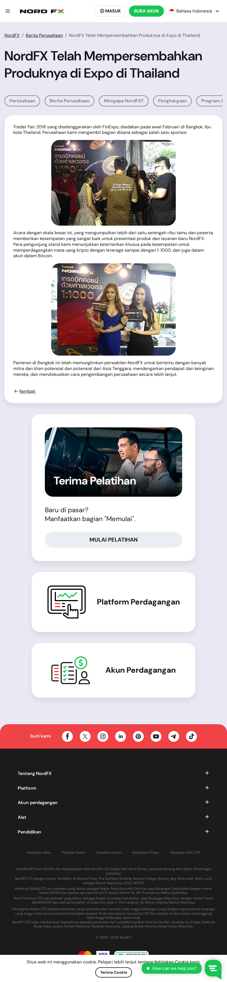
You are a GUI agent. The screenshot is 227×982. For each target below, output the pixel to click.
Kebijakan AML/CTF (185, 853)
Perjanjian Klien (39, 853)
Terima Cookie (113, 972)
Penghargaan (172, 101)
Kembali (27, 391)
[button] (7, 11)
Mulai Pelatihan (113, 539)
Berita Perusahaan (44, 35)
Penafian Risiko (73, 853)
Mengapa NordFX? (124, 101)
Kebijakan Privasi (146, 853)
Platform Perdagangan (138, 602)
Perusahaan (22, 101)
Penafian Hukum (109, 853)
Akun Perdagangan (140, 670)
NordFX (12, 35)
